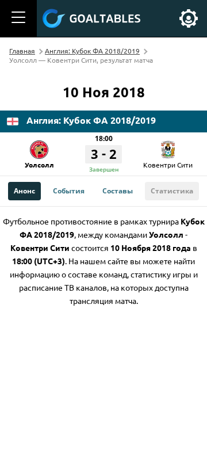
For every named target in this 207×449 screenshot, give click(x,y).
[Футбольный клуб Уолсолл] (39, 145)
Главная (22, 50)
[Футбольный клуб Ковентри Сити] (168, 145)
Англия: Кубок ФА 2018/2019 (92, 50)
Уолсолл (39, 164)
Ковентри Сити (168, 164)
